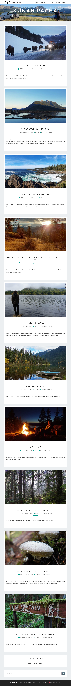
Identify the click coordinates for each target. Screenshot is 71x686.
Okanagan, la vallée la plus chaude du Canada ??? (35, 258)
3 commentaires (46, 450)
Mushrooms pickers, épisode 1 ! (35, 571)
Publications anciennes (36, 658)
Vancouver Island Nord (35, 129)
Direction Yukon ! (35, 65)
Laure (37, 69)
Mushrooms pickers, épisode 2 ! (35, 510)
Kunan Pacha (15, 2)
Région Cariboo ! (35, 386)
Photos (51, 2)
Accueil (36, 2)
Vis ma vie (35, 447)
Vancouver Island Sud (35, 194)
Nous (63, 2)
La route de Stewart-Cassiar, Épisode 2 (36, 634)
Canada (43, 2)
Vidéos (58, 2)
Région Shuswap (35, 323)
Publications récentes (35, 663)
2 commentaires (47, 69)
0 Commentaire (46, 197)
